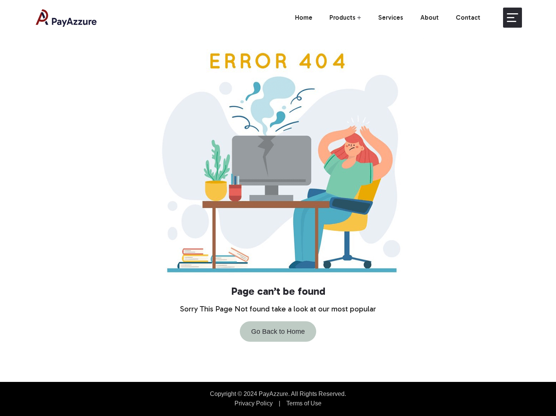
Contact (468, 17)
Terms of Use (303, 403)
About (429, 17)
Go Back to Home (278, 331)
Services (390, 17)
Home (303, 17)
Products (342, 17)
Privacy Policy (254, 403)
